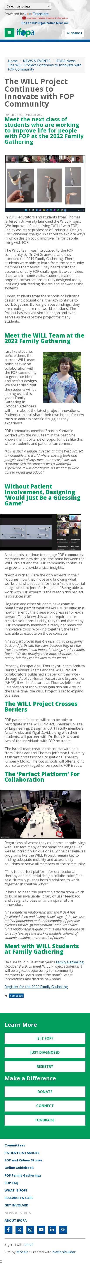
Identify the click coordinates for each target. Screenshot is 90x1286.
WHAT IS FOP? (16, 1190)
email (28, 1244)
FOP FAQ (11, 1183)
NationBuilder (64, 1252)
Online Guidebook (19, 1167)
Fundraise (44, 1120)
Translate (41, 13)
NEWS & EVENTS (36, 60)
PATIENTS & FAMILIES (22, 1152)
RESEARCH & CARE (19, 1197)
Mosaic (22, 1252)
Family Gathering (70, 962)
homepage (16, 995)
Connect (45, 1105)
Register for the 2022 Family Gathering (36, 986)
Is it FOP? (44, 1038)
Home (13, 60)
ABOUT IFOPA (16, 1220)
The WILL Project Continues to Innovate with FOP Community (44, 67)
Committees (15, 1145)
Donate (45, 1091)
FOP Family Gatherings (23, 1175)
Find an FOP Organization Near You (45, 23)
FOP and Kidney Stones (23, 1160)
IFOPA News (66, 60)
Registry (45, 1066)
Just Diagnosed (45, 1052)
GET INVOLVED (16, 1205)
